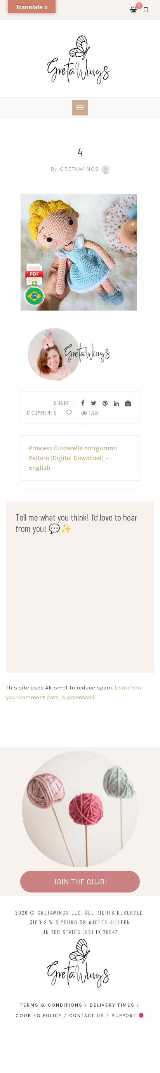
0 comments (42, 412)
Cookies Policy (39, 1015)
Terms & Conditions (51, 1005)
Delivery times (112, 1005)
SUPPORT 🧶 (128, 1015)
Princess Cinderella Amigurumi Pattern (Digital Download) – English (73, 457)
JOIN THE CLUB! (80, 881)
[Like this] (69, 413)
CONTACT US (86, 1015)
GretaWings (74, 168)
